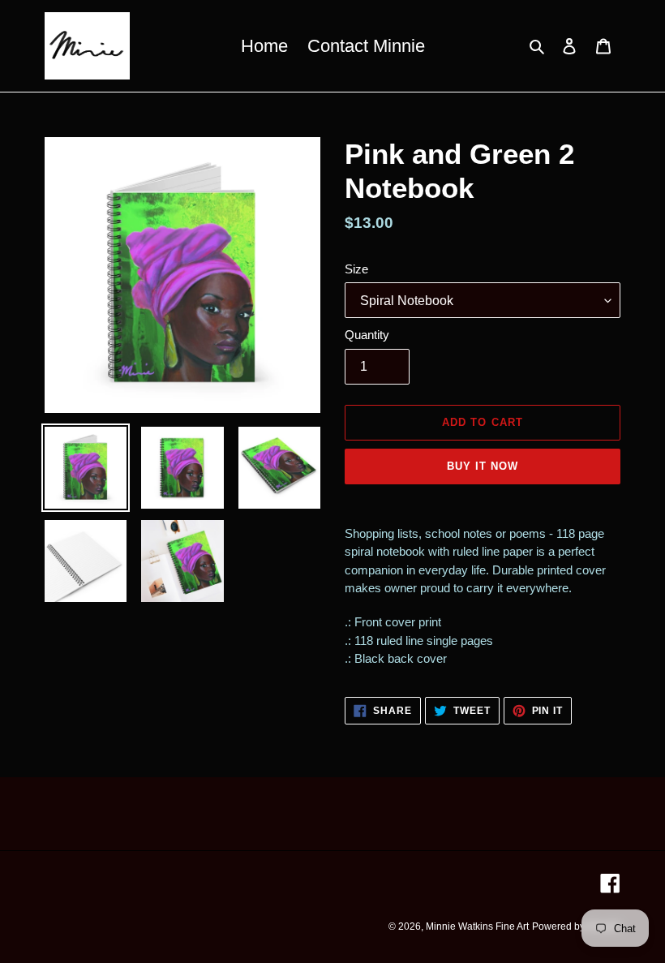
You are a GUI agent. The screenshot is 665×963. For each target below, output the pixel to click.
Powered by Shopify (576, 926)
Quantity (367, 335)
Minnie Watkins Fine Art (477, 926)
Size (356, 269)
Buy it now (482, 466)
